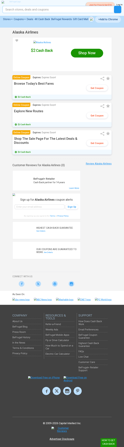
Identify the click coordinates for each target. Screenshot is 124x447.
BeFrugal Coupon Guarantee (87, 336)
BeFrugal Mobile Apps (57, 334)
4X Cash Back (42, 19)
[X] (57, 391)
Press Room (19, 332)
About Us (17, 321)
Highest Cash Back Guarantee (88, 345)
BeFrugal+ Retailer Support (88, 369)
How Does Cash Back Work (90, 323)
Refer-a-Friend (53, 324)
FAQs (81, 351)
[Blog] (54, 284)
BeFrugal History (21, 337)
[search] (117, 9)
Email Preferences (88, 329)
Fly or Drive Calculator (57, 340)
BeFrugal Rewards (61, 19)
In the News (18, 342)
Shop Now (87, 53)
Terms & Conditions (23, 348)
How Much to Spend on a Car (59, 347)
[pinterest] (78, 391)
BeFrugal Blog (19, 326)
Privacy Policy (63, 216)
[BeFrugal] (14, 2)
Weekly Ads (52, 329)
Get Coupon (97, 88)
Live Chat (83, 356)
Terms (52, 216)
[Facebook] (21, 284)
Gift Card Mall (81, 19)
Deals (30, 19)
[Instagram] (70, 284)
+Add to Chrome (108, 19)
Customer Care (86, 362)
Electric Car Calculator (58, 353)
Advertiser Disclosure (62, 439)
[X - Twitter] (37, 284)
